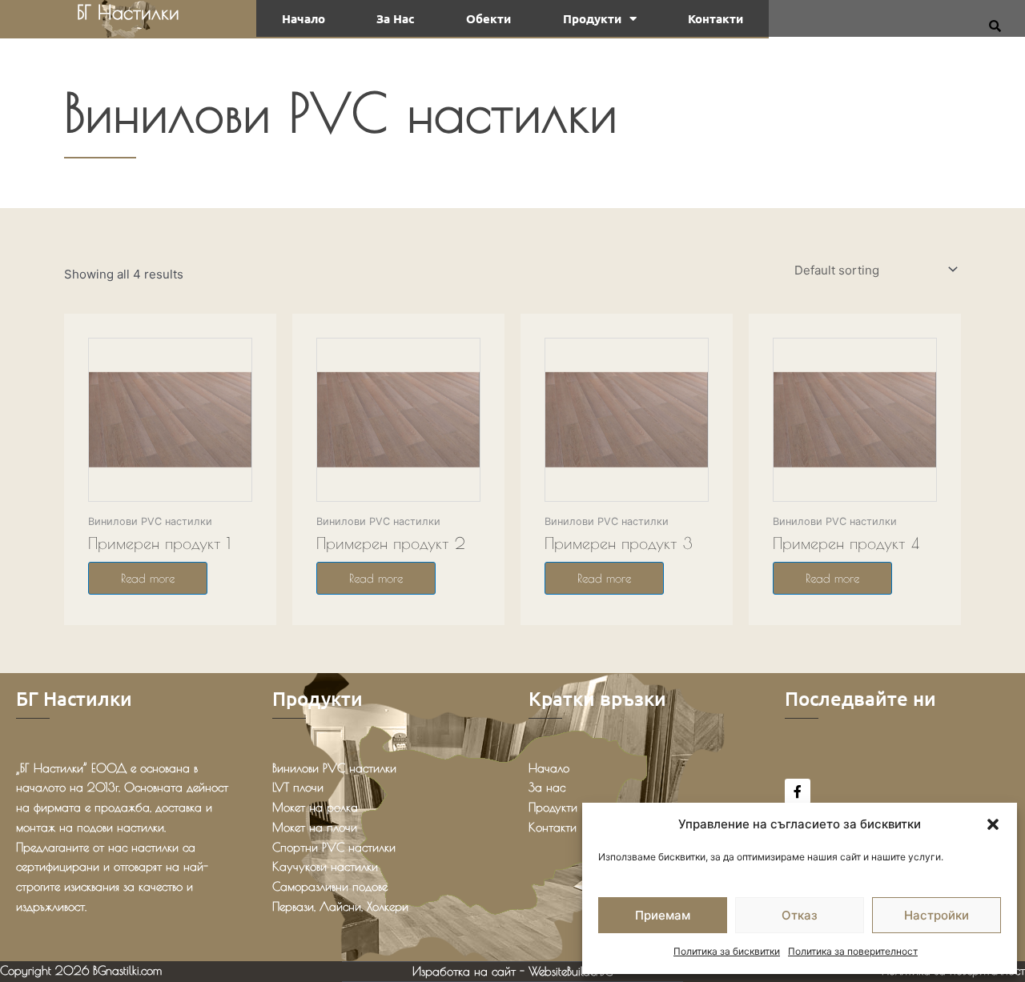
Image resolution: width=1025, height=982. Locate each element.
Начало (303, 18)
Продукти (592, 18)
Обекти (488, 18)
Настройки (936, 915)
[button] (993, 824)
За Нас (395, 18)
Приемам (662, 915)
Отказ (800, 915)
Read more (148, 578)
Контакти (715, 18)
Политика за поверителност (853, 951)
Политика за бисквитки (726, 951)
